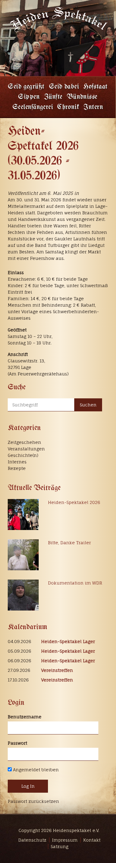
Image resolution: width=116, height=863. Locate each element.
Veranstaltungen (26, 448)
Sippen (29, 97)
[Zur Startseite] (58, 18)
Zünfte (53, 97)
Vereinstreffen (57, 670)
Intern (93, 107)
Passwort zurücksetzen (33, 801)
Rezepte (17, 468)
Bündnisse (82, 97)
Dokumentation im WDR (75, 582)
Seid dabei (64, 86)
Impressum (65, 840)
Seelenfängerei (32, 107)
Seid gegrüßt (26, 86)
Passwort (17, 743)
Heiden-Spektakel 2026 (74, 502)
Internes (17, 461)
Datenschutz (32, 840)
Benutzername (24, 716)
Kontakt (92, 840)
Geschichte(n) (23, 455)
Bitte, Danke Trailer (69, 542)
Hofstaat (95, 86)
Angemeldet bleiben (35, 769)
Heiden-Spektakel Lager (68, 641)
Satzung (59, 846)
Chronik (68, 107)
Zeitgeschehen (24, 442)
